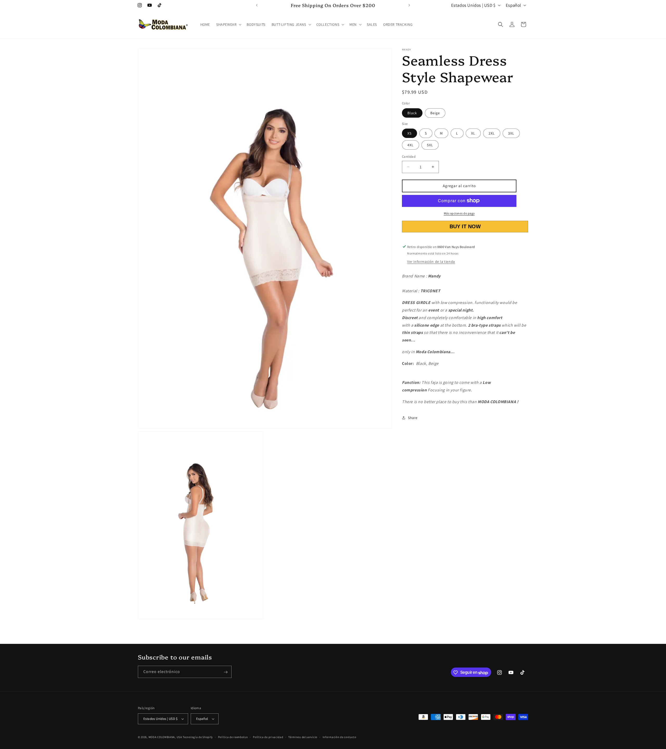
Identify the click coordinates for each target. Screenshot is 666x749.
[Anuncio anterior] (256, 5)
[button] (228, 24)
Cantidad (408, 156)
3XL (511, 133)
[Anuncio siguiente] (409, 5)
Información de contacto (339, 737)
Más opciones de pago (459, 213)
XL (473, 133)
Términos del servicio (302, 737)
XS (409, 133)
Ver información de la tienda (431, 261)
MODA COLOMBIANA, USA (165, 737)
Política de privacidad (268, 737)
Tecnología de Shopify (198, 737)
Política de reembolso (233, 737)
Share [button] (413, 417)
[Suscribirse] (225, 672)
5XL (430, 145)
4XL (410, 145)
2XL (492, 133)
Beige (435, 112)
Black (412, 112)
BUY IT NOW (465, 226)
